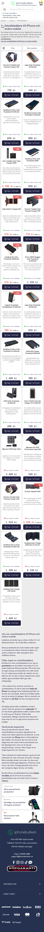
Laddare (12, 21)
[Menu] (4, 3)
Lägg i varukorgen (12, 95)
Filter (13, 48)
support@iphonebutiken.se (22, 856)
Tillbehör (3, 21)
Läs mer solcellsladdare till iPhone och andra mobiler (19, 41)
